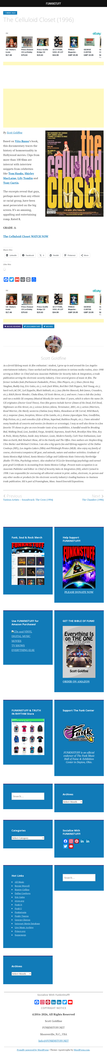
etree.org (19, 900)
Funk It (18, 904)
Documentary (33, 326)
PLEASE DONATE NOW (79, 592)
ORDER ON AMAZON (76, 681)
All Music (19, 881)
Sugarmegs (20, 934)
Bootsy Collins (22, 889)
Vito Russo (22, 141)
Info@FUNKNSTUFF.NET (53, 1040)
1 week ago (10, 13)
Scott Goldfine (14, 132)
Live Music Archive (24, 927)
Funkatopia (20, 912)
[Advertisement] (53, 111)
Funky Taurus (22, 916)
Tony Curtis (11, 182)
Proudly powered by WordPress (32, 1049)
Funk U (18, 908)
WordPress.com (82, 1049)
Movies (49, 326)
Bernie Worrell (22, 885)
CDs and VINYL (23, 631)
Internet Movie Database (27, 923)
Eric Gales (20, 897)
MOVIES (16, 641)
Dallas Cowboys (22, 893)
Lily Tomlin (25, 178)
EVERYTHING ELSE (23, 650)
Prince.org (20, 931)
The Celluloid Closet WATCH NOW (25, 236)
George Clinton (22, 919)
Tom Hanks (15, 173)
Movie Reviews (14, 326)
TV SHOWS (18, 645)
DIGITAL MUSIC (21, 636)
